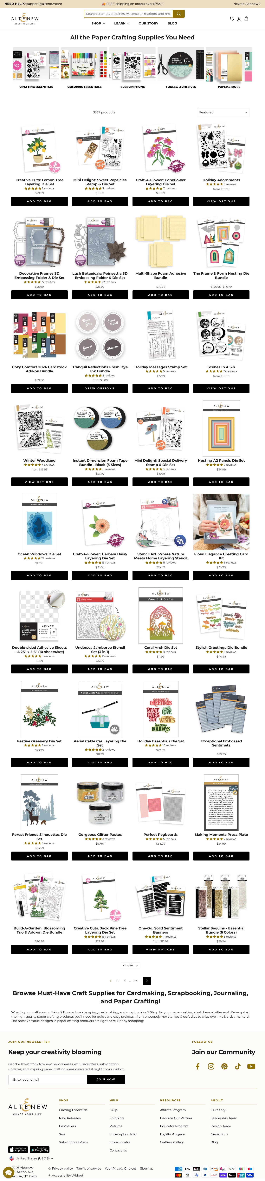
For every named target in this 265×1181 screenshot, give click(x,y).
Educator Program (174, 1126)
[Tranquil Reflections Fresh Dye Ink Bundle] (100, 335)
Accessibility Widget (67, 1175)
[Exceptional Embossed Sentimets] (221, 709)
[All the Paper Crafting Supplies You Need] (36, 92)
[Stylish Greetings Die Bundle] (221, 615)
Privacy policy (62, 1168)
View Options (221, 201)
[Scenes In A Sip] (221, 335)
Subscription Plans (73, 1142)
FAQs (114, 1110)
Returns (116, 1126)
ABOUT (217, 1101)
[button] (8, 1172)
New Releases (70, 1118)
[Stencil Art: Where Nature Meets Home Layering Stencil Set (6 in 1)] (160, 522)
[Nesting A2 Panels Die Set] (221, 428)
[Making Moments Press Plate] (221, 802)
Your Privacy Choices (121, 1168)
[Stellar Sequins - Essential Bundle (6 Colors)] (221, 896)
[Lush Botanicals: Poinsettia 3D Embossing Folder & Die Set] (100, 241)
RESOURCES (170, 1101)
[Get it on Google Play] (39, 1149)
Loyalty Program (172, 1134)
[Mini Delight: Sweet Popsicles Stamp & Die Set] (100, 148)
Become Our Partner (176, 1118)
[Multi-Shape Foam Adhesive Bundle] (160, 241)
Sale (62, 1134)
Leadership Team (224, 1118)
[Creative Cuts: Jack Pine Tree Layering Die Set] (100, 896)
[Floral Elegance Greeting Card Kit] (221, 522)
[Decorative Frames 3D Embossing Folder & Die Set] (39, 241)
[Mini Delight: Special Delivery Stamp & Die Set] (160, 428)
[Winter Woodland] (39, 428)
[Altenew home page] (24, 18)
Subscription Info (123, 1134)
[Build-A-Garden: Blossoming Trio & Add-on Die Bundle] (39, 896)
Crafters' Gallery (172, 1142)
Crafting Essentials (73, 1110)
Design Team (221, 1126)
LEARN (120, 23)
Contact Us (118, 1150)
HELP (114, 1101)
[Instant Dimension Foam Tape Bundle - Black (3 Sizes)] (100, 428)
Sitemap (146, 1168)
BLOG (172, 23)
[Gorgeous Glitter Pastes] (100, 802)
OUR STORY (148, 23)
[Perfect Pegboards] (160, 802)
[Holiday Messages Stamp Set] (160, 335)
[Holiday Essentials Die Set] (160, 709)
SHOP (97, 23)
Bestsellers (67, 1126)
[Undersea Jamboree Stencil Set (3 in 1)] (100, 615)
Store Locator (120, 1142)
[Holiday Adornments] (221, 148)
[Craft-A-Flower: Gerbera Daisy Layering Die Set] (100, 522)
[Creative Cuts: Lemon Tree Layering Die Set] (39, 148)
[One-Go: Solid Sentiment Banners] (160, 896)
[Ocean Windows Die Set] (39, 522)
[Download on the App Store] (18, 1149)
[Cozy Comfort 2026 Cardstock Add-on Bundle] (39, 335)
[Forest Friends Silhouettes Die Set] (39, 802)
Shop (64, 1101)
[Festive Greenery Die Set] (39, 709)
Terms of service (88, 1168)
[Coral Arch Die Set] (160, 615)
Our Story (218, 1110)
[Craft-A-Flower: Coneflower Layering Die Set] (160, 148)
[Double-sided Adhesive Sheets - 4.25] (39, 615)
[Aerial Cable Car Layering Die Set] (100, 709)
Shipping (117, 1118)
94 (136, 981)
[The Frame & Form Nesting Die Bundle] (221, 241)
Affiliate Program (173, 1110)
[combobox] (128, 14)
